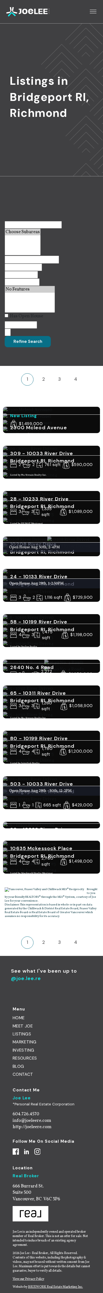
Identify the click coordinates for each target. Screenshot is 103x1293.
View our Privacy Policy (28, 1279)
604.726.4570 (26, 1114)
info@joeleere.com (32, 1120)
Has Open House (26, 316)
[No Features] (30, 289)
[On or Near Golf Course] (30, 309)
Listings (22, 1034)
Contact (23, 1074)
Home (19, 1018)
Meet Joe (23, 1026)
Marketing (25, 1042)
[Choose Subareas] (22, 232)
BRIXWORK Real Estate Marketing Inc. (55, 1287)
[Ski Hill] (30, 302)
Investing (23, 1050)
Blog (18, 1066)
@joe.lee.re (26, 978)
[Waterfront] (30, 296)
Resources (25, 1058)
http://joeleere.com (32, 1127)
